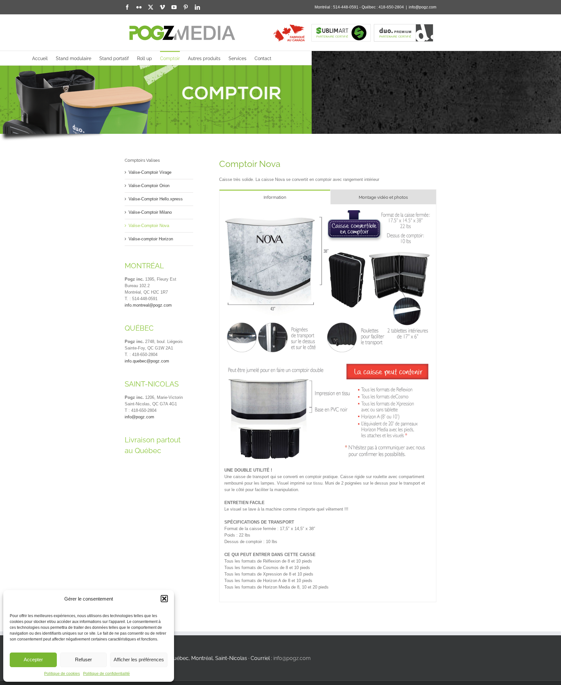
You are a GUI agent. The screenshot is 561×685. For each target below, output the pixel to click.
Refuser (83, 659)
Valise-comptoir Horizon (151, 238)
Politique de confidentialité (106, 673)
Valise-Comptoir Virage (150, 172)
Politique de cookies (62, 673)
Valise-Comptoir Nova (149, 225)
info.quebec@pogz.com (147, 361)
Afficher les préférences (139, 659)
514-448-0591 (345, 7)
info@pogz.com (422, 7)
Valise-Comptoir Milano (150, 212)
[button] (164, 598)
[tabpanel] (327, 403)
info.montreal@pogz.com (148, 305)
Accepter (33, 659)
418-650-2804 (391, 7)
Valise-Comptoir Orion (149, 185)
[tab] (274, 197)
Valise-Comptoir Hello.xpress (156, 199)
